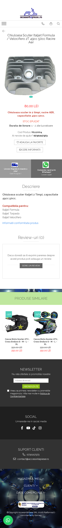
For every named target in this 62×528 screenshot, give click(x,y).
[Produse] (4, 24)
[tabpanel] (31, 75)
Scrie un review (31, 265)
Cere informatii (30, 149)
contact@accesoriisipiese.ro (33, 459)
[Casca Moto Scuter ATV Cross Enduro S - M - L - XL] (16, 324)
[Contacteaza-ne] (43, 24)
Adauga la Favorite (31, 142)
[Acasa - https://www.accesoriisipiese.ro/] (31, 13)
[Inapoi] (2, 31)
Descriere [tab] (31, 186)
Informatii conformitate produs (20, 223)
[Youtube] (28, 428)
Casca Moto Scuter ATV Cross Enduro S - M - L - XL (16, 341)
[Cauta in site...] (58, 24)
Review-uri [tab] (31, 237)
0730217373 (32, 454)
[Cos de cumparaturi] (51, 24)
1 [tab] (31, 97)
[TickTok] (34, 428)
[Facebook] (22, 428)
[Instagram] (40, 428)
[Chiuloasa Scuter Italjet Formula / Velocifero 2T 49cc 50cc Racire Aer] (31, 75)
